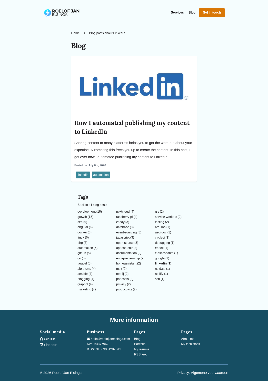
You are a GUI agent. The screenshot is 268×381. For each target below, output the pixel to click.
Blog (192, 12)
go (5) (81, 258)
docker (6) (84, 232)
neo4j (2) (122, 273)
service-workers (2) (168, 217)
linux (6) (83, 237)
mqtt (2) (121, 268)
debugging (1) (164, 242)
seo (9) (82, 222)
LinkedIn (50, 345)
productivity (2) (126, 289)
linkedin (82, 174)
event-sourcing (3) (128, 232)
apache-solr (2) (126, 248)
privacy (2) (123, 284)
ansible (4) (84, 273)
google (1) (162, 258)
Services (177, 12)
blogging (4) (85, 279)
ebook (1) (161, 248)
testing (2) (162, 222)
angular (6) (85, 227)
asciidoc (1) (163, 232)
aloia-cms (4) (86, 268)
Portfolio (140, 344)
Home (75, 33)
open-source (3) (127, 242)
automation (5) (87, 248)
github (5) (84, 253)
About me (187, 339)
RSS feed (141, 354)
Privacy (183, 373)
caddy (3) (122, 222)
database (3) (125, 227)
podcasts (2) (124, 279)
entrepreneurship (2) (130, 258)
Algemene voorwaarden (209, 373)
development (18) (89, 211)
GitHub (49, 339)
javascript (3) (125, 237)
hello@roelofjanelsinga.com (110, 339)
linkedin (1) (163, 263)
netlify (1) (161, 273)
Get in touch (212, 12)
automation (101, 174)
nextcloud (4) (125, 211)
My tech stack (190, 344)
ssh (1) (159, 279)
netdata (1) (162, 268)
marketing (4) (86, 289)
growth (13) (85, 217)
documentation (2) (128, 253)
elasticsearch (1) (166, 253)
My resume (141, 349)
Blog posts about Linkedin (107, 33)
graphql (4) (85, 284)
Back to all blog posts (92, 205)
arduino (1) (162, 227)
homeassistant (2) (128, 263)
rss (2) (159, 211)
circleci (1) (162, 237)
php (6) (82, 242)
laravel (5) (84, 263)
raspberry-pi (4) (126, 217)
